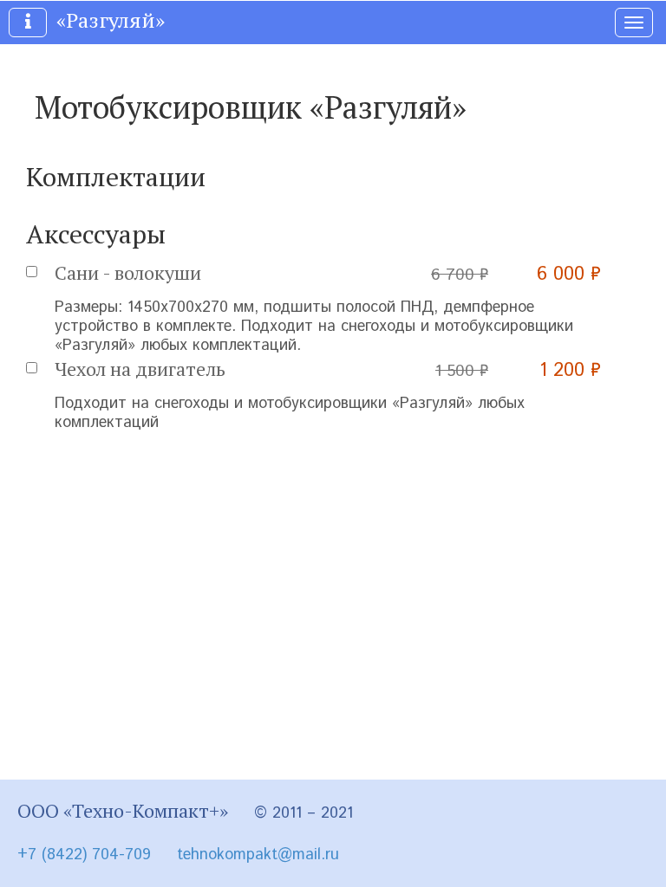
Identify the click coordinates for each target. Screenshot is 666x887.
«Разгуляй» (110, 20)
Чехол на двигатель (140, 368)
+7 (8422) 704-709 (84, 855)
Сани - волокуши (128, 272)
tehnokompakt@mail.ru (258, 855)
